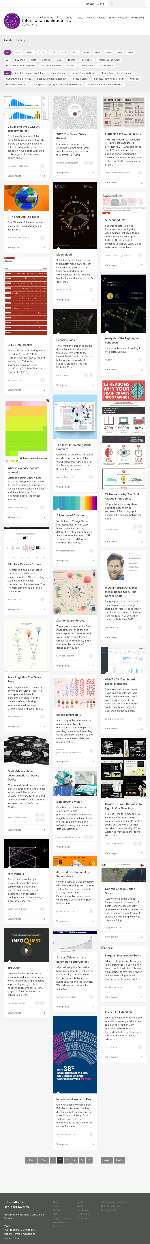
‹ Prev (43, 1160)
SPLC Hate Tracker (20, 345)
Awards (91, 17)
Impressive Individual (109, 60)
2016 (86, 52)
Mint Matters (16, 874)
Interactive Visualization (37, 1003)
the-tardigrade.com (65, 550)
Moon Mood (64, 254)
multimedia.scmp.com (67, 163)
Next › (107, 1160)
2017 (75, 52)
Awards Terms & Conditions (19, 1229)
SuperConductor (116, 220)
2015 (97, 52)
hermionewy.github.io (18, 237)
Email (80, 1202)
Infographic (135, 526)
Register (89, 3)
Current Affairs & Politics (18, 78)
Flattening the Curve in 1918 (123, 134)
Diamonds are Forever (71, 620)
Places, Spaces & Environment (116, 73)
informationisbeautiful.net (115, 1202)
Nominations (137, 17)
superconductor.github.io (116, 255)
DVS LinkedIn (84, 1218)
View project (14, 176)
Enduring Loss (65, 340)
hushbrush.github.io (17, 909)
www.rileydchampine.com (116, 172)
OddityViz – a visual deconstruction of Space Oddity (23, 775)
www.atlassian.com (17, 1003)
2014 (108, 52)
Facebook (12, 3)
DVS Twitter (83, 1214)
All (7, 52)
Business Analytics (15, 84)
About (55, 1202)
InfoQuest (14, 968)
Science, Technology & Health (109, 78)
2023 (29, 52)
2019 (52, 52)
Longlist (42, 166)
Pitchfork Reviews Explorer (25, 564)
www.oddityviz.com (17, 817)
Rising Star (86, 60)
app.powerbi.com (113, 927)
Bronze (71, 60)
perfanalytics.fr (15, 716)
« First (30, 1160)
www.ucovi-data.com (18, 166)
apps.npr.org (62, 375)
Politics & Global (80, 78)
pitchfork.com (14, 599)
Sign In (101, 3)
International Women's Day (73, 1099)
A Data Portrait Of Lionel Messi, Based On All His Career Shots (121, 592)
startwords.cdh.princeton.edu (67, 837)
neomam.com (111, 529)
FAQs (102, 17)
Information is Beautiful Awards (36, 21)
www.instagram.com (66, 997)
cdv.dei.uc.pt (111, 1047)
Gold (33, 60)
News (80, 17)
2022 (41, 52)
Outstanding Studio (51, 65)
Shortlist (46, 60)
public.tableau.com (114, 719)
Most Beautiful (106, 65)
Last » (119, 1160)
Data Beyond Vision (69, 802)
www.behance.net (65, 477)
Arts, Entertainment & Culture (30, 73)
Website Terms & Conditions (19, 1233)
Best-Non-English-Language (20, 65)
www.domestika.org (17, 507)
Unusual (134, 78)
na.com (108, 360)
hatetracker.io (14, 380)
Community (87, 65)
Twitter (6, 3)
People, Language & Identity (51, 78)
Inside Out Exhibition (118, 1012)
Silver (59, 60)
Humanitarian (58, 73)
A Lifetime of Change (70, 515)
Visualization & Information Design (104, 84)
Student (71, 65)
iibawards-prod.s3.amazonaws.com (67, 751)
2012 (130, 52)
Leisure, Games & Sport (83, 73)
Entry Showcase (118, 17)
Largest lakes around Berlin (123, 955)
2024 (18, 52)
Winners (21, 60)
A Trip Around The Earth (23, 217)
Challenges (22, 40)
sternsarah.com (64, 289)
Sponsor (71, 21)
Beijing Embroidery (68, 715)
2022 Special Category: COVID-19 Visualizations (56, 84)
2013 (119, 52)
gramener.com (112, 627)
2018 (64, 52)
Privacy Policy (11, 1238)
